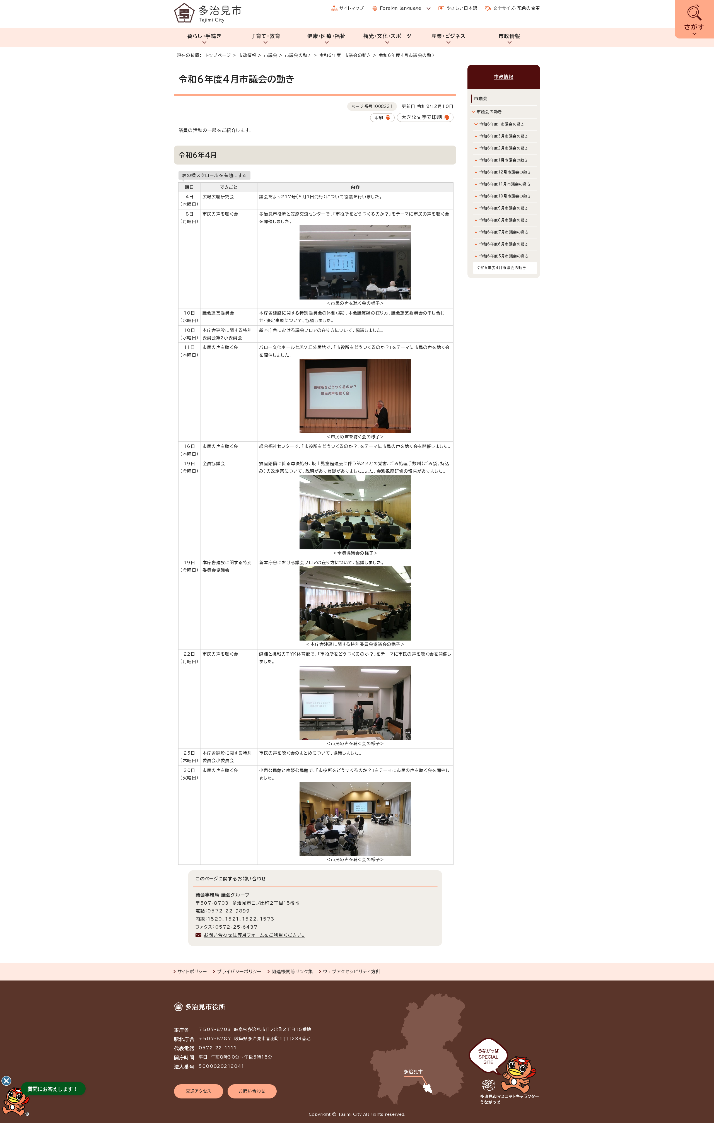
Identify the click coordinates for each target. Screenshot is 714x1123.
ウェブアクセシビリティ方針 (352, 971)
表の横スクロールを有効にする (214, 175)
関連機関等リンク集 (292, 971)
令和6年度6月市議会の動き (504, 244)
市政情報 (509, 35)
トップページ (218, 55)
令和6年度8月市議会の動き (504, 220)
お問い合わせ (252, 1091)
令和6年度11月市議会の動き (505, 184)
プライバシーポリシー (239, 971)
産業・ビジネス (448, 35)
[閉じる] (6, 1081)
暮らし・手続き (204, 35)
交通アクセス (198, 1091)
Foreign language (400, 8)
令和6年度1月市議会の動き (504, 160)
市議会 (271, 55)
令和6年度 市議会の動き (345, 55)
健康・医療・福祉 (326, 35)
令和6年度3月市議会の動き (504, 136)
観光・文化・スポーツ (387, 35)
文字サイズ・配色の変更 (516, 8)
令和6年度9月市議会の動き (504, 208)
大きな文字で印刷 (421, 117)
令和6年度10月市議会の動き (505, 196)
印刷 (379, 117)
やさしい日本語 (462, 8)
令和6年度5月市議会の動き (504, 256)
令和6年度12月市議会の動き (505, 172)
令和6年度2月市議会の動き (504, 148)
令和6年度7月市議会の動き (504, 232)
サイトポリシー (192, 971)
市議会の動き (298, 55)
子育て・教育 (265, 35)
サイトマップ (351, 8)
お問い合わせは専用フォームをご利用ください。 (254, 935)
